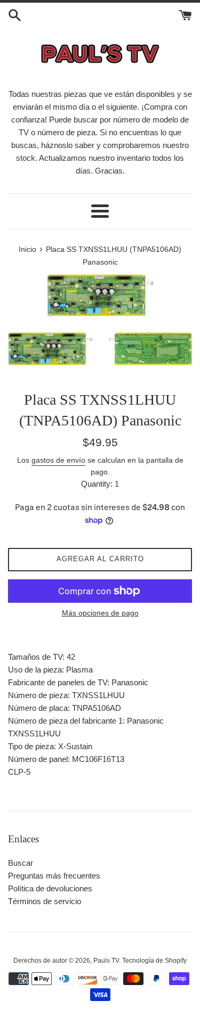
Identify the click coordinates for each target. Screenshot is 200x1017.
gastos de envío (58, 460)
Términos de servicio (44, 901)
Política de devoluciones (50, 888)
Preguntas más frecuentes (54, 875)
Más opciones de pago (100, 613)
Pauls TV (106, 960)
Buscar (20, 862)
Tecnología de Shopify (154, 960)
